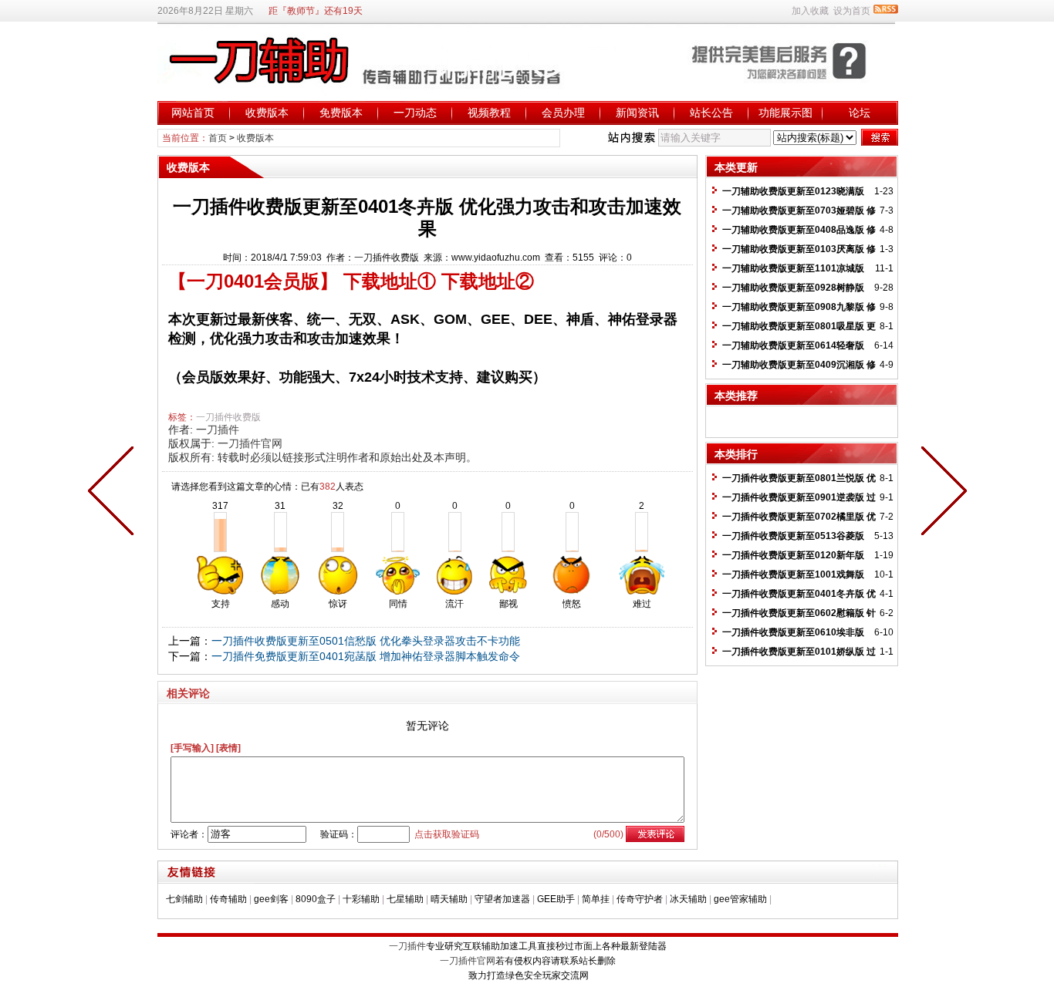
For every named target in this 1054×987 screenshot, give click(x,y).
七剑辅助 (184, 899)
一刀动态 (415, 112)
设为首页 (851, 10)
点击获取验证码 (446, 834)
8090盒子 (316, 899)
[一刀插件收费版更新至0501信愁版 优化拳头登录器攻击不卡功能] (940, 493)
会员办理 (563, 112)
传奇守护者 (640, 899)
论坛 (859, 112)
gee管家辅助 (740, 899)
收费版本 (267, 112)
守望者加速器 (502, 899)
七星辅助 (405, 899)
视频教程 (489, 112)
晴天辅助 (449, 899)
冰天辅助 (688, 899)
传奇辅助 (228, 899)
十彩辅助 (361, 899)
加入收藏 (810, 10)
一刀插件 (217, 429)
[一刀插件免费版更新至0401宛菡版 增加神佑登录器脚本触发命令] (114, 493)
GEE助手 (556, 899)
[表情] (228, 748)
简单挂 (596, 899)
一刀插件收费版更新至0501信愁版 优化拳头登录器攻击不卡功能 (365, 641)
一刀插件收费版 (228, 417)
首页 (217, 138)
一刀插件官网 (250, 443)
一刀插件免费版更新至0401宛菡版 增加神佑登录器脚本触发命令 (365, 656)
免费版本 (341, 112)
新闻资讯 (637, 112)
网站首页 (193, 112)
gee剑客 (271, 899)
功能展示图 (785, 112)
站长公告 (711, 112)
